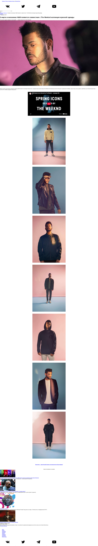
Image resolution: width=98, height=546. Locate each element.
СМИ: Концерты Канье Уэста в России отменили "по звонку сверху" (13, 491)
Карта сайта (4, 536)
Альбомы (10, 1)
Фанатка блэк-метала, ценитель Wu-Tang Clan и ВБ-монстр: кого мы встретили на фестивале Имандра (19, 477)
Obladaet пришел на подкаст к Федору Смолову (9, 522)
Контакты (4, 535)
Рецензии (4, 531)
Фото (3, 529)
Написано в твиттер (4, 508)
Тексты (6, 1)
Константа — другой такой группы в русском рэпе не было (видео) (49, 464)
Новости (3, 1)
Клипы (13, 1)
